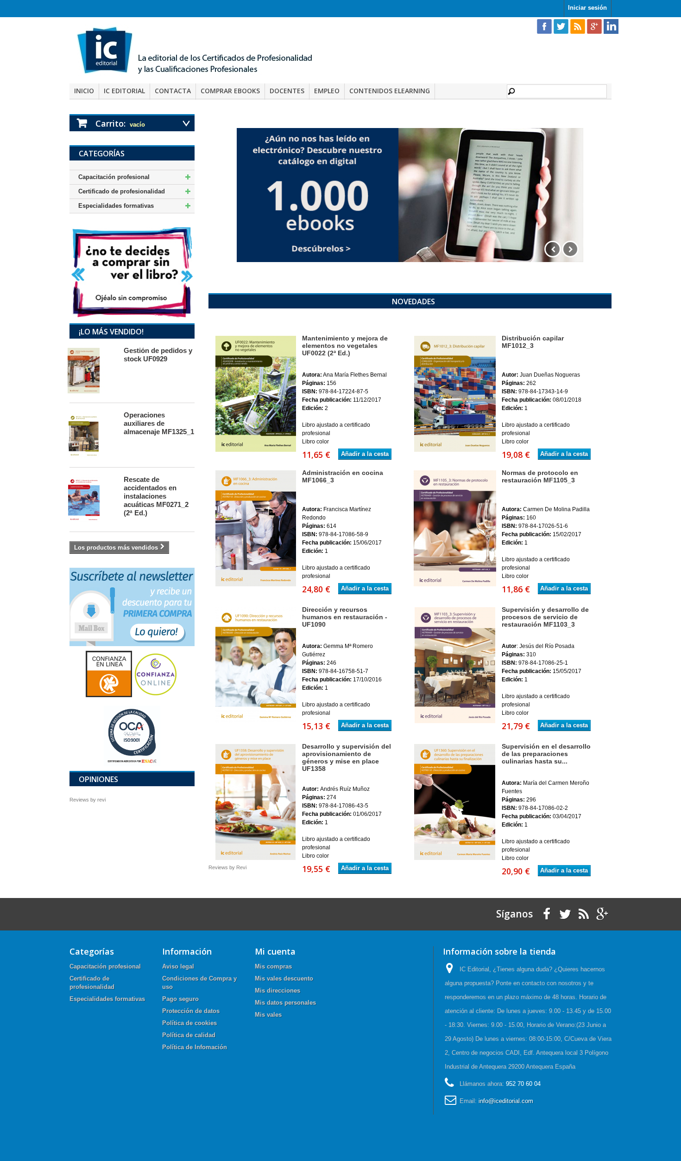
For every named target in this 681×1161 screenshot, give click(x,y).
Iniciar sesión (587, 7)
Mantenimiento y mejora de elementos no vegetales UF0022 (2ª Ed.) (345, 345)
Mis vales (268, 1014)
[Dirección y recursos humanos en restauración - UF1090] (254, 665)
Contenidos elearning (389, 90)
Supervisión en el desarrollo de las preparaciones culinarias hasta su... (546, 754)
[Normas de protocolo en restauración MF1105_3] (454, 528)
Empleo (327, 90)
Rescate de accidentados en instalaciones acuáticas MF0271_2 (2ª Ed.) (156, 496)
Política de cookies (189, 1023)
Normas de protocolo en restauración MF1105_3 (540, 476)
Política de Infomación (194, 1047)
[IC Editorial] (201, 51)
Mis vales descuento (284, 978)
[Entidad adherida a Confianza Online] (132, 673)
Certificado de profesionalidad (121, 191)
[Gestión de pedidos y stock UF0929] (92, 370)
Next (570, 249)
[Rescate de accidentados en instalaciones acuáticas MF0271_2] (92, 499)
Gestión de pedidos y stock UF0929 (158, 354)
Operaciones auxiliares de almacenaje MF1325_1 (159, 423)
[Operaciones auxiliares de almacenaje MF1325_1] (92, 435)
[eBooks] (410, 195)
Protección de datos (191, 1010)
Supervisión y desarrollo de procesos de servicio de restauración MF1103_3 (545, 617)
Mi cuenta (275, 951)
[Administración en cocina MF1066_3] (254, 528)
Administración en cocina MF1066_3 (342, 476)
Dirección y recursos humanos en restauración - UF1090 (344, 617)
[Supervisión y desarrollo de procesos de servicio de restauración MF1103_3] (454, 665)
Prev (552, 249)
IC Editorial (124, 90)
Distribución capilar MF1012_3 (533, 341)
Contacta (173, 90)
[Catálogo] (132, 272)
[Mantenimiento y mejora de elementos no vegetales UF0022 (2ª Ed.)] (254, 394)
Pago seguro (180, 998)
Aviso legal (178, 966)
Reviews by (87, 799)
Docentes (287, 90)
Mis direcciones (277, 990)
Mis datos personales (285, 1002)
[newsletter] (132, 606)
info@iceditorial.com (506, 1100)
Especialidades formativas (116, 205)
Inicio (84, 90)
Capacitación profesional (114, 176)
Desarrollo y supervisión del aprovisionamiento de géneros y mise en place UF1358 (346, 757)
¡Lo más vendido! (111, 332)
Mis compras (273, 966)
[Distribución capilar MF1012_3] (454, 394)
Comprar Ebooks (230, 90)
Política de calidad (188, 1035)
